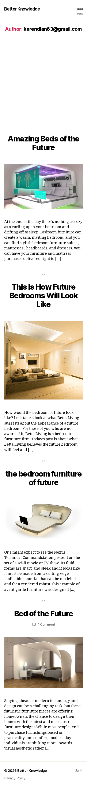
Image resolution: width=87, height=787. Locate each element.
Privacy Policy (15, 778)
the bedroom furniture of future (43, 478)
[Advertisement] (43, 81)
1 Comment (46, 624)
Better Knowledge (22, 9)
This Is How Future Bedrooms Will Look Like (43, 295)
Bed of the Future (43, 613)
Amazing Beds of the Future (43, 143)
